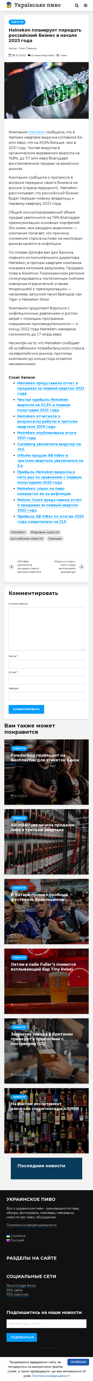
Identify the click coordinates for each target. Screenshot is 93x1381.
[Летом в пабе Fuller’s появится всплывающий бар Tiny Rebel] (46, 981)
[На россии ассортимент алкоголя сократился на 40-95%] (46, 1120)
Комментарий (18, 603)
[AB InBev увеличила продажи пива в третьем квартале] (46, 841)
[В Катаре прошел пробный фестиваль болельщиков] (46, 911)
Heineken (36, 132)
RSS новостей (17, 1294)
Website (13, 688)
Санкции (55, 539)
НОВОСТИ (17, 22)
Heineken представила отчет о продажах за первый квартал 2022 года (50, 388)
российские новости (27, 539)
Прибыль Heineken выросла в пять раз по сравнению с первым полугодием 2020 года (49, 477)
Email (13, 672)
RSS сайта (14, 1290)
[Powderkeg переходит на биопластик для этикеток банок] (46, 772)
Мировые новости (45, 532)
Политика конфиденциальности (31, 1225)
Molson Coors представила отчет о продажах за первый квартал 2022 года (49, 505)
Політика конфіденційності (51, 1376)
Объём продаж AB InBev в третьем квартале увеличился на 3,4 (50, 460)
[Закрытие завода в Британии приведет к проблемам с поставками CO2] (46, 1051)
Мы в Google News (21, 1286)
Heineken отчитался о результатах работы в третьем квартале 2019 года (47, 421)
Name (13, 656)
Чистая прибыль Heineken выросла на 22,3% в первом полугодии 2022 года (43, 405)
